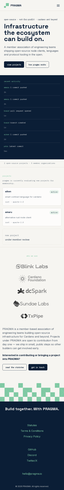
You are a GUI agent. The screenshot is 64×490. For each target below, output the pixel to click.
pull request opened (17, 111)
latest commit (13, 146)
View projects (14, 64)
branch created (15, 122)
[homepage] (12, 5)
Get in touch (37, 367)
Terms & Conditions (32, 430)
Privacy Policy (32, 436)
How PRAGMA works (37, 64)
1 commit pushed (15, 87)
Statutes (32, 425)
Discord (32, 455)
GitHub (32, 449)
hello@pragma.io (32, 473)
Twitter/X (32, 460)
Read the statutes (14, 367)
